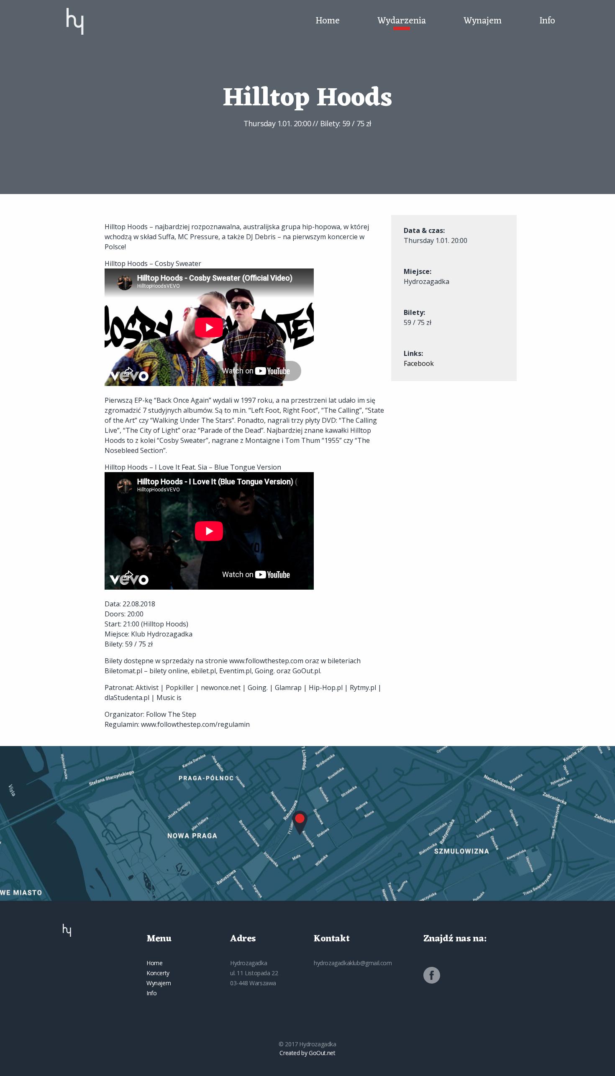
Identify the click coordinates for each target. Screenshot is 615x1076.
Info (547, 21)
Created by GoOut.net (307, 1053)
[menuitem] (75, 21)
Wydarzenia (401, 21)
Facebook (419, 363)
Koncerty (157, 973)
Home (327, 21)
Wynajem (483, 21)
